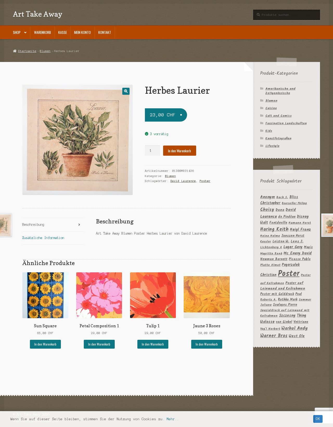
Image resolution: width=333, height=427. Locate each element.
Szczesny (287, 315)
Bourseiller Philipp (294, 203)
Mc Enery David (298, 253)
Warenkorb (42, 32)
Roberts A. (268, 299)
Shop (17, 32)
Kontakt (104, 32)
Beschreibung (33, 224)
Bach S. (282, 197)
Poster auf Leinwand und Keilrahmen (282, 286)
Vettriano (300, 322)
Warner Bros (273, 336)
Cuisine (271, 108)
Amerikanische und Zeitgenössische (280, 91)
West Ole (297, 336)
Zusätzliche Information (43, 238)
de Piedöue (287, 216)
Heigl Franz (300, 230)
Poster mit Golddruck (277, 294)
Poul (298, 294)
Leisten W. (280, 241)
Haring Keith (274, 229)
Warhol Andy (294, 328)
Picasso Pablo (300, 259)
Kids (268, 130)
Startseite (27, 51)
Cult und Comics (278, 115)
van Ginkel (284, 322)
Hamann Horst (300, 222)
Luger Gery (293, 247)
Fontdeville (278, 222)
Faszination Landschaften (286, 123)
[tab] (53, 224)
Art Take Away (37, 14)
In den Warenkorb (179, 150)
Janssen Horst (292, 235)
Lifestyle (272, 145)
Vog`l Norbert (270, 328)
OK (318, 419)
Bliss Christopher (279, 200)
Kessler (265, 241)
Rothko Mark (287, 299)
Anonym (267, 197)
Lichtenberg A (271, 247)
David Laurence (183, 181)
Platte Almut (270, 264)
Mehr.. (172, 419)
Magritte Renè (271, 253)
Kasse (62, 32)
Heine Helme (270, 235)
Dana (280, 210)
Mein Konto (82, 32)
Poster (205, 181)
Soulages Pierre (285, 304)
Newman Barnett (273, 259)
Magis (308, 247)
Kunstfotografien (278, 138)
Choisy (267, 209)
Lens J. (297, 241)
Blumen (45, 51)
